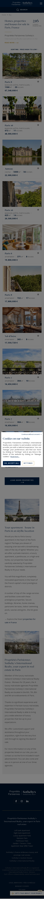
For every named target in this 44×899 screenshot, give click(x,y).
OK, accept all (11, 463)
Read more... (14, 456)
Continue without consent (30, 434)
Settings (28, 463)
